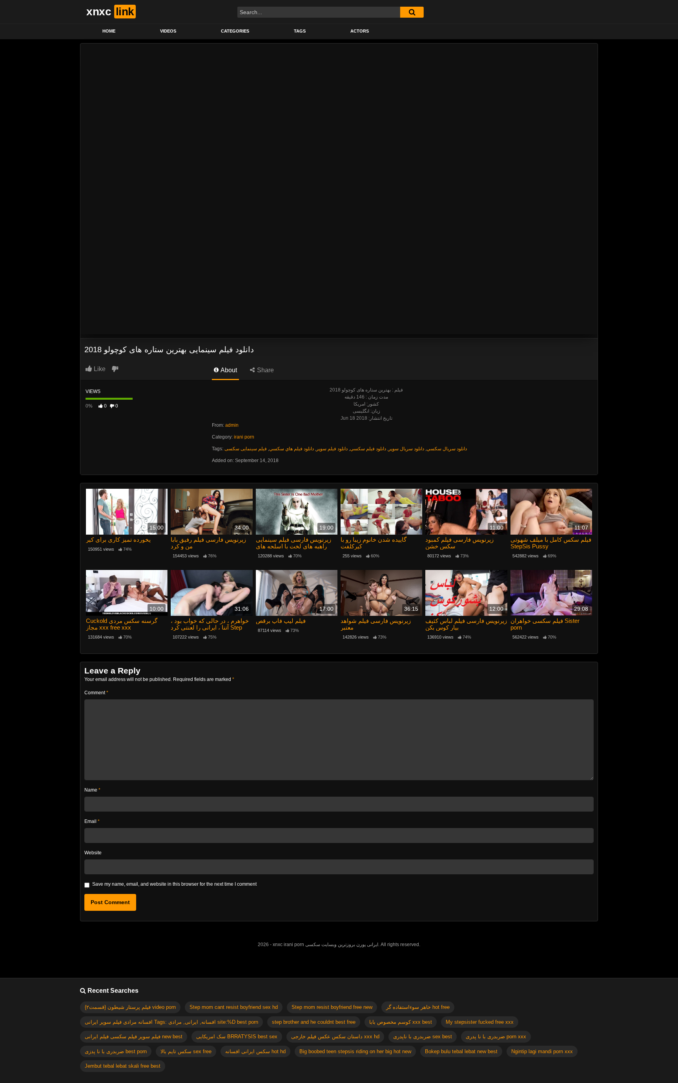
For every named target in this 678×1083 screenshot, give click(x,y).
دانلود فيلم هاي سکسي (291, 448)
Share (264, 370)
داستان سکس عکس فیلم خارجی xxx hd (335, 1036)
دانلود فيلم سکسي (368, 448)
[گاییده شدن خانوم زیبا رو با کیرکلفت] (381, 512)
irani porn (244, 437)
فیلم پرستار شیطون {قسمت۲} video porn (130, 1007)
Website (93, 852)
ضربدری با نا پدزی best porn (116, 1051)
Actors (359, 31)
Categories (235, 31)
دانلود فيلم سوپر (332, 448)
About (228, 370)
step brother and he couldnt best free (313, 1022)
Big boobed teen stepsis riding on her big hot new (355, 1051)
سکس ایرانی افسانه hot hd (255, 1051)
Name (92, 790)
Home (108, 31)
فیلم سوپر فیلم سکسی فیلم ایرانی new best (133, 1036)
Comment (96, 692)
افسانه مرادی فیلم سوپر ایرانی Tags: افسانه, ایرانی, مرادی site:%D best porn (171, 1022)
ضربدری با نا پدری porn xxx (496, 1036)
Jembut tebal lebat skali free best (122, 1066)
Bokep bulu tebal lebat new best (461, 1051)
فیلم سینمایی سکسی (245, 448)
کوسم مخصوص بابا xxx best (400, 1022)
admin (232, 425)
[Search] (412, 12)
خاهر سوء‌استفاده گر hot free (418, 1007)
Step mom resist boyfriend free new (332, 1007)
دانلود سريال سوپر (406, 448)
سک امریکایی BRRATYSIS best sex (236, 1036)
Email (92, 821)
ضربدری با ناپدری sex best (422, 1036)
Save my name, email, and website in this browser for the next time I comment (174, 884)
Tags (300, 31)
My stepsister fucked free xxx (480, 1022)
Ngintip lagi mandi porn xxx (542, 1051)
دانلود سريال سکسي (446, 448)
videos (168, 31)
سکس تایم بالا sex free (185, 1051)
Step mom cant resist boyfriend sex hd (234, 1007)
